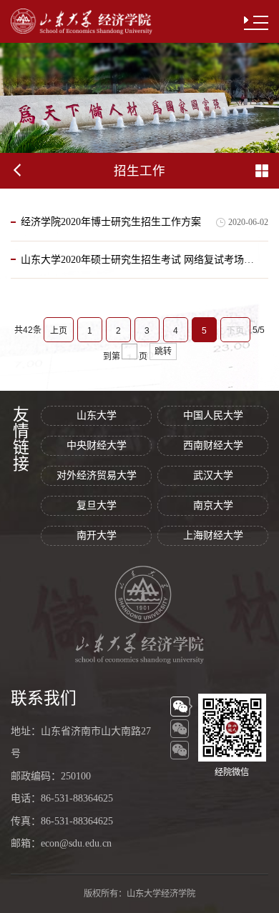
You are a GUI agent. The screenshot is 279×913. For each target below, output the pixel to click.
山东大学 (97, 415)
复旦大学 (97, 505)
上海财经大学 (213, 535)
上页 (58, 331)
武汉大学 (213, 475)
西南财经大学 (213, 445)
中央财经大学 (97, 445)
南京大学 (213, 505)
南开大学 (97, 535)
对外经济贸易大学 (97, 475)
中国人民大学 (213, 415)
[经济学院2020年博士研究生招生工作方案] (111, 238)
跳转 (163, 351)
